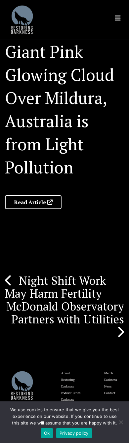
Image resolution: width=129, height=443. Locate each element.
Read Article (30, 202)
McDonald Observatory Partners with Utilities (65, 313)
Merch (108, 373)
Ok (47, 433)
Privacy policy (74, 433)
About (65, 373)
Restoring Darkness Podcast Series (70, 386)
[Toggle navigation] (117, 18)
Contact (109, 393)
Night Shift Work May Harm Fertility (55, 287)
